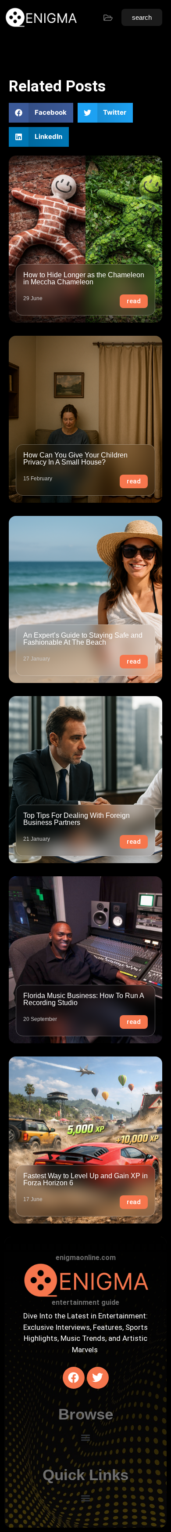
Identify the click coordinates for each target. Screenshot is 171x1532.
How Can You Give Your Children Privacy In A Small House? (75, 458)
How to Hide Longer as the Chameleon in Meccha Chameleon (83, 278)
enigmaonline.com (86, 1257)
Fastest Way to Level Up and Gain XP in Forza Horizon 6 (85, 1179)
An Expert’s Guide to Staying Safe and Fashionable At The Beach (82, 639)
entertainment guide (85, 1302)
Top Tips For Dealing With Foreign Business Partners (76, 819)
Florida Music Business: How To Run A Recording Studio (83, 999)
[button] (41, 113)
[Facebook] (74, 1378)
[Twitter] (98, 1378)
